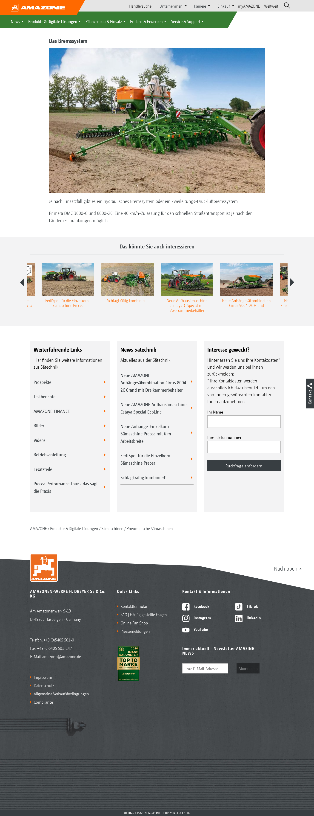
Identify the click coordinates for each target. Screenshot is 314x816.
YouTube (200, 629)
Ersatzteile (43, 469)
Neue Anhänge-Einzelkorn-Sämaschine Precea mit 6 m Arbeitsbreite (145, 433)
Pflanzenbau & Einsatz (104, 21)
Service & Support (185, 21)
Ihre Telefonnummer (224, 437)
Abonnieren (248, 668)
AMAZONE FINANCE (52, 411)
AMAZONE (38, 528)
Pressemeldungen (135, 631)
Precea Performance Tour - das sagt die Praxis (66, 487)
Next (292, 282)
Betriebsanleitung (50, 454)
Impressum (43, 677)
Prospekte (42, 382)
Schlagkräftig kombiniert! (143, 477)
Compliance (43, 702)
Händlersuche (140, 6)
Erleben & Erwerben (146, 21)
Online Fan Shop (134, 623)
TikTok (252, 606)
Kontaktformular (134, 606)
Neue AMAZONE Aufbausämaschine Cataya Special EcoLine (153, 408)
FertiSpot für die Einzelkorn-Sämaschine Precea (146, 459)
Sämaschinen (112, 528)
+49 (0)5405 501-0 (58, 640)
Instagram (202, 617)
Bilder (39, 425)
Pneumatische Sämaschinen (150, 528)
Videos (40, 440)
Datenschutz (44, 685)
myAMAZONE (249, 6)
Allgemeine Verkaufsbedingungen (61, 693)
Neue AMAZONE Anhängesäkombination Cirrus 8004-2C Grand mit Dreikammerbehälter (154, 382)
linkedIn (253, 617)
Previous (22, 282)
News (15, 21)
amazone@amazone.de (61, 656)
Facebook (201, 606)
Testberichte (44, 396)
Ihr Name (215, 412)
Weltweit (271, 6)
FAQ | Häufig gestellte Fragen (144, 614)
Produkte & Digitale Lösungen (52, 21)
